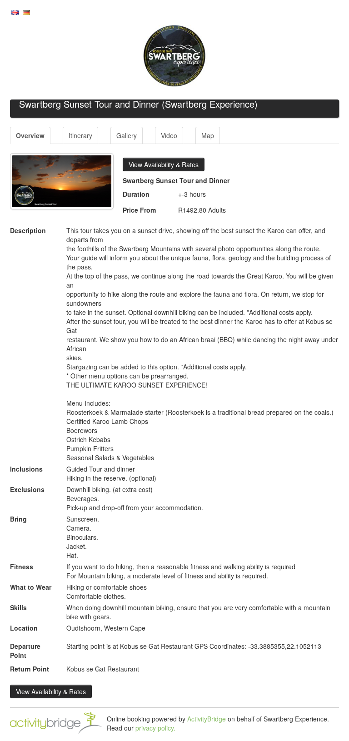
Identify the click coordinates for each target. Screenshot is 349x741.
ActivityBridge (206, 718)
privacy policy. (155, 727)
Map (207, 135)
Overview (30, 135)
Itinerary (80, 135)
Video (169, 135)
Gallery (126, 135)
